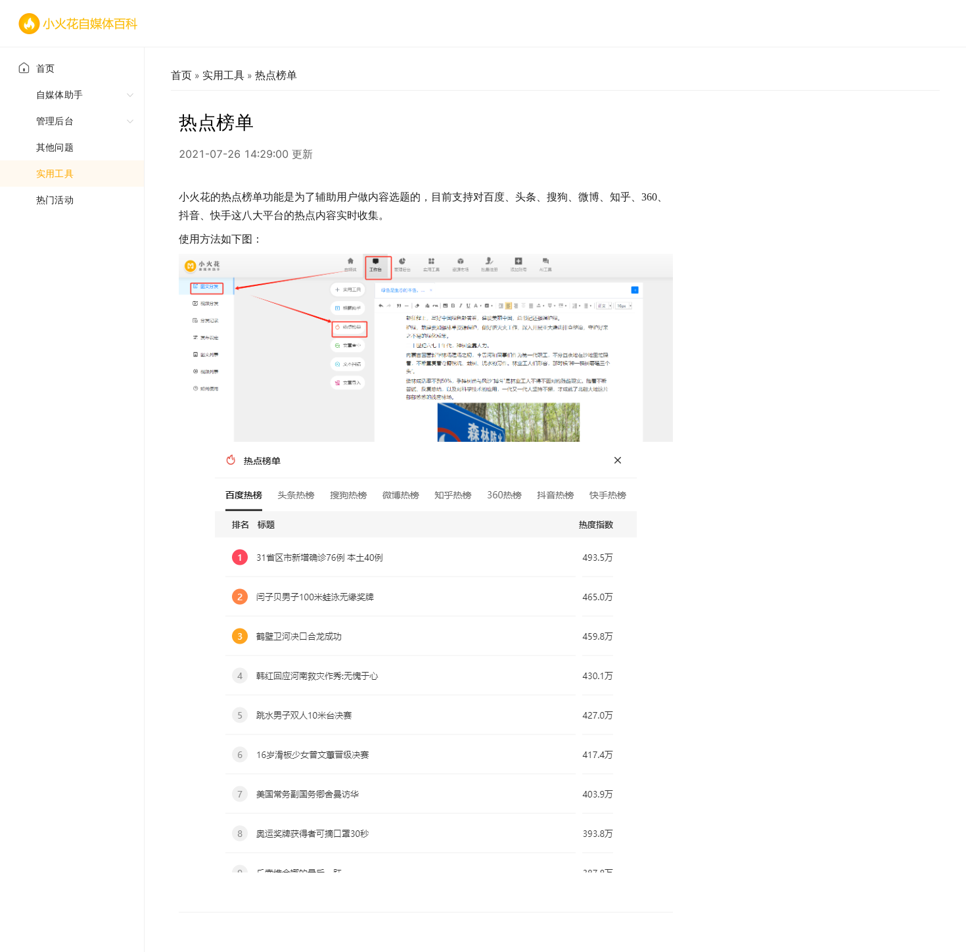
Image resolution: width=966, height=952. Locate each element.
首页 (45, 68)
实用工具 (55, 173)
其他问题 (55, 147)
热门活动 (55, 199)
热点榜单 (276, 75)
